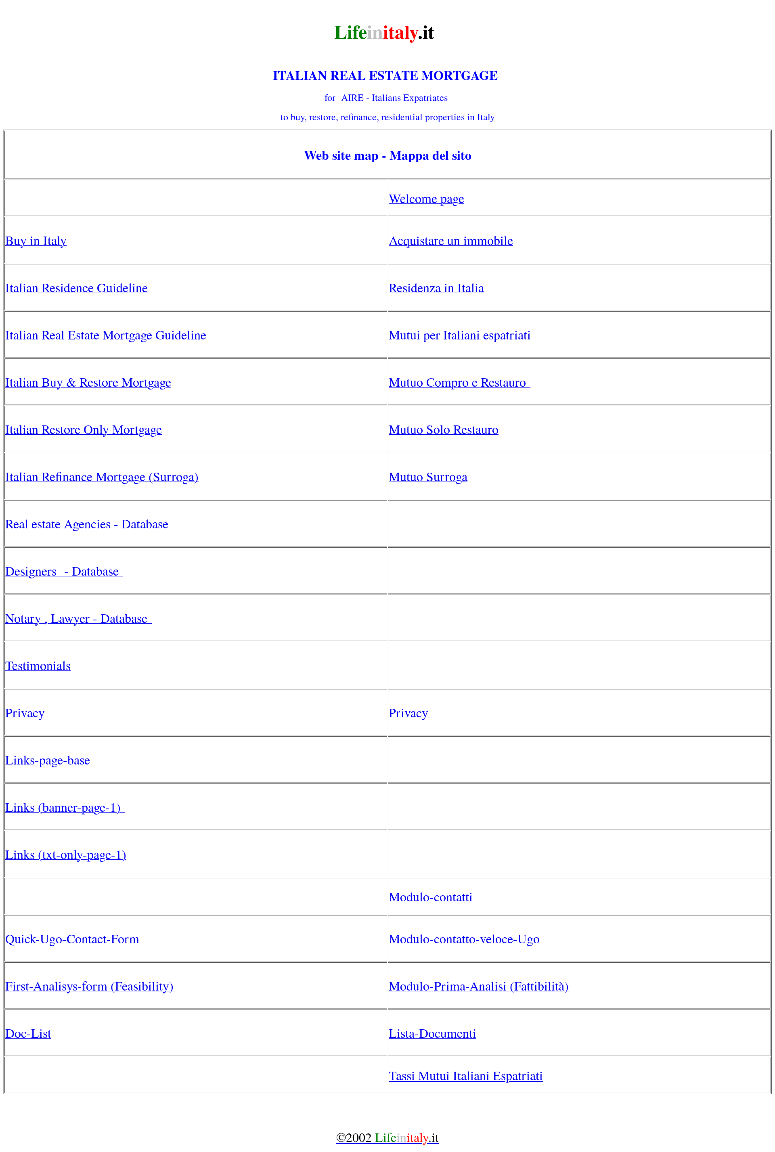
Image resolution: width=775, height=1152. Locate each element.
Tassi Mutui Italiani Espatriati (466, 1075)
